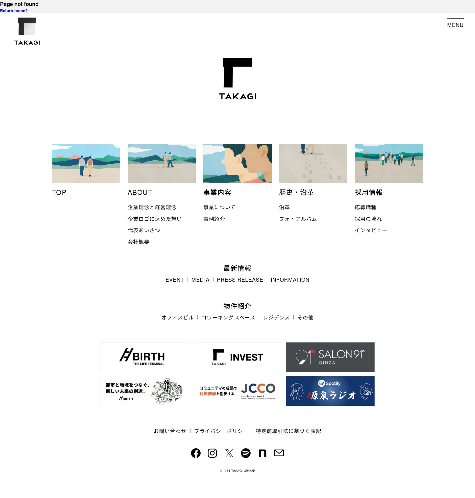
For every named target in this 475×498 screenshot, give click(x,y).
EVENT (175, 279)
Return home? (14, 10)
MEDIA (200, 279)
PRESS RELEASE (240, 279)
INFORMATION (290, 279)
